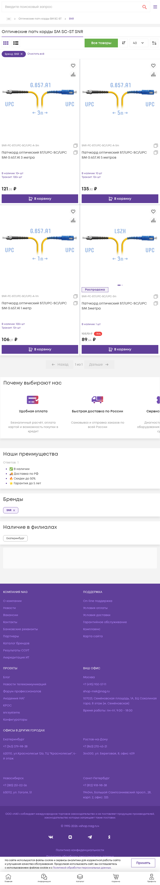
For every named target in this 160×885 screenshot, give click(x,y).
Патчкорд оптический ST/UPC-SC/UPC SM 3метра (114, 306)
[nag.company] (51, 837)
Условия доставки (96, 615)
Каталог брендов (16, 643)
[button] (139, 43)
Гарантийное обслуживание (105, 622)
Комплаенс (91, 629)
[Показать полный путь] (8, 19)
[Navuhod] (70, 837)
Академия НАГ (14, 698)
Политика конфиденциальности (80, 850)
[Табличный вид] (16, 43)
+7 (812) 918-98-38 (95, 785)
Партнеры (11, 636)
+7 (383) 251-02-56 (15, 785)
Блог (6, 677)
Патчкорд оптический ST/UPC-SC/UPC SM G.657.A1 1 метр (34, 306)
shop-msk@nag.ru (96, 691)
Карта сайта (93, 636)
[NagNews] (89, 837)
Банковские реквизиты (20, 629)
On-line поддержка (97, 601)
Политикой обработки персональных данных (82, 868)
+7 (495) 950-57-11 (94, 684)
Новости (9, 608)
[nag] (109, 837)
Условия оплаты (95, 608)
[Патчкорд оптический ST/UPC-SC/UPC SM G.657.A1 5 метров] (120, 98)
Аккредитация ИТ (16, 657)
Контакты (10, 622)
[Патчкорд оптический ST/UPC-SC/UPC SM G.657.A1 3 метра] (40, 98)
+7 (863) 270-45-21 (95, 746)
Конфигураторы (15, 720)
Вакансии (10, 615)
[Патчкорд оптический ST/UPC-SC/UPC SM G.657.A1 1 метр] (40, 244)
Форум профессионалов (22, 691)
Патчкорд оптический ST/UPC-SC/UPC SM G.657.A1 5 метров (114, 155)
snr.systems (11, 713)
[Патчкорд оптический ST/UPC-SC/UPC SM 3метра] (120, 244)
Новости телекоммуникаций (24, 684)
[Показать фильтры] (154, 43)
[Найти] (144, 6)
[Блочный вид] (6, 43)
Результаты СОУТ (16, 650)
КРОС (7, 706)
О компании (12, 601)
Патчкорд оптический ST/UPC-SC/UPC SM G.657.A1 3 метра (34, 155)
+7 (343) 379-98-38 (15, 746)
